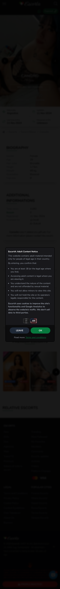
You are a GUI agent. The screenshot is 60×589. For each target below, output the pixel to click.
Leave (19, 330)
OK (40, 330)
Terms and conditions (36, 337)
